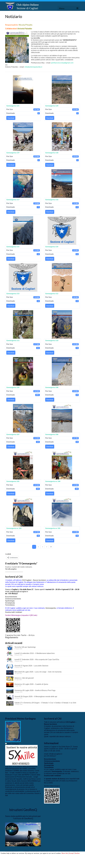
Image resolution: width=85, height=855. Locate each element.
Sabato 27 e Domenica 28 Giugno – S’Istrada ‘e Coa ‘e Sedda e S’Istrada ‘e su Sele (45, 703)
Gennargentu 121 (12, 106)
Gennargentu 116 (51, 199)
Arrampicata (10, 603)
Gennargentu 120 (51, 106)
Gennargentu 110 (51, 340)
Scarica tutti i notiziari (13, 612)
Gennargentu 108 (51, 387)
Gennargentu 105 (12, 481)
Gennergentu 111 (12, 340)
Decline (77, 853)
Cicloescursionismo (13, 599)
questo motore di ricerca (55, 779)
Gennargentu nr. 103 (13, 528)
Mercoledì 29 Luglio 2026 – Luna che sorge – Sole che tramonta (38, 672)
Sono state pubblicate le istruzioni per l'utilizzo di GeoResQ (23, 817)
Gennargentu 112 (51, 293)
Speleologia (10, 601)
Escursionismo (11, 597)
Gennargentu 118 (51, 153)
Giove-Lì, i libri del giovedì (24, 678)
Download (10, 118)
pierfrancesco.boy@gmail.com (62, 63)
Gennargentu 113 (12, 293)
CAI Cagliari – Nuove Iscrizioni (34, 580)
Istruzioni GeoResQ (23, 810)
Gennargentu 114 (51, 247)
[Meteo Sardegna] (12, 744)
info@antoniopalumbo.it (33, 67)
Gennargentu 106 (51, 434)
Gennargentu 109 (12, 387)
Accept (71, 853)
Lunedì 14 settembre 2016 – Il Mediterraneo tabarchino (35, 653)
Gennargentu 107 (12, 434)
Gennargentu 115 (12, 247)
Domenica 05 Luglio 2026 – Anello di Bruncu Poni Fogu (35, 690)
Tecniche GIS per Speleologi (25, 647)
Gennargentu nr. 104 (52, 481)
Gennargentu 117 (12, 199)
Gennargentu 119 (12, 153)
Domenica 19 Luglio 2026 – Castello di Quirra (31, 684)
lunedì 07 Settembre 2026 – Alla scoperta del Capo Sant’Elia (37, 659)
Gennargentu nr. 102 (52, 528)
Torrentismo (10, 605)
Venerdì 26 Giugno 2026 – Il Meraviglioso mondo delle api (36, 696)
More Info (65, 853)
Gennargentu (51, 608)
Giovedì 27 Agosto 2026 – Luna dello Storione (31, 666)
